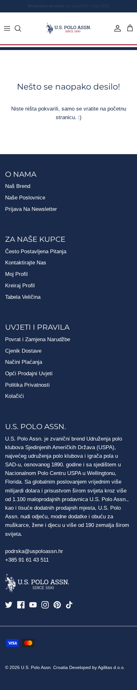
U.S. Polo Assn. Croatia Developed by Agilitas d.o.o (72, 667)
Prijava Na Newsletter (31, 209)
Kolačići (14, 396)
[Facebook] (21, 604)
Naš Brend (17, 186)
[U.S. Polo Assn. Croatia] (68, 28)
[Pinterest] (57, 604)
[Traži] (21, 28)
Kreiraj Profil (20, 286)
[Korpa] (130, 28)
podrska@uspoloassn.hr (35, 551)
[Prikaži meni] (7, 28)
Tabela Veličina (22, 297)
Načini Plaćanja (23, 362)
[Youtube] (33, 604)
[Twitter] (8, 604)
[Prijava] (116, 28)
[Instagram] (45, 604)
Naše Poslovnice (25, 198)
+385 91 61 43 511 (27, 560)
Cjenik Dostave (23, 351)
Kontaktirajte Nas (25, 263)
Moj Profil (16, 274)
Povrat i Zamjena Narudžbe (37, 339)
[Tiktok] (69, 604)
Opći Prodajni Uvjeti (29, 373)
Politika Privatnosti (27, 385)
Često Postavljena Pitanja (35, 251)
